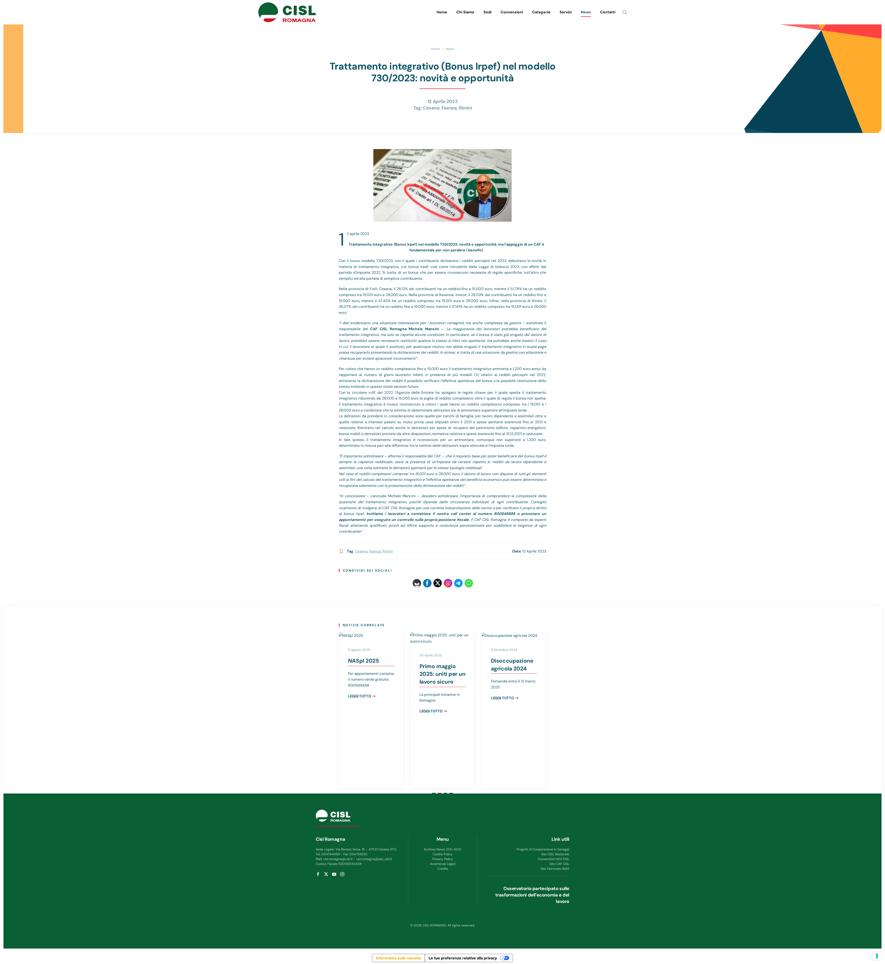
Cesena (431, 108)
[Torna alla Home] (287, 12)
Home (442, 12)
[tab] (434, 793)
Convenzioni (512, 12)
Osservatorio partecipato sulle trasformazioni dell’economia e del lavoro (532, 894)
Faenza (449, 108)
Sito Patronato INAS (554, 869)
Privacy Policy (442, 859)
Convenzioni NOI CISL (553, 859)
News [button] (586, 12)
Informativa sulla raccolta (398, 958)
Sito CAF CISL (559, 864)
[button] (624, 12)
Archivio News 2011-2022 (442, 849)
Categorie (541, 12)
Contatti (607, 12)
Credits (442, 869)
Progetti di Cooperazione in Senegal (542, 849)
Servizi (566, 12)
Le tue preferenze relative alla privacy (463, 958)
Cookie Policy (442, 854)
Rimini (465, 108)
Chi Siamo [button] (465, 12)
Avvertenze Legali (442, 864)
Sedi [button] (487, 12)
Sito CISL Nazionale (555, 854)
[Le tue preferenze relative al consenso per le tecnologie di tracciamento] (877, 956)
